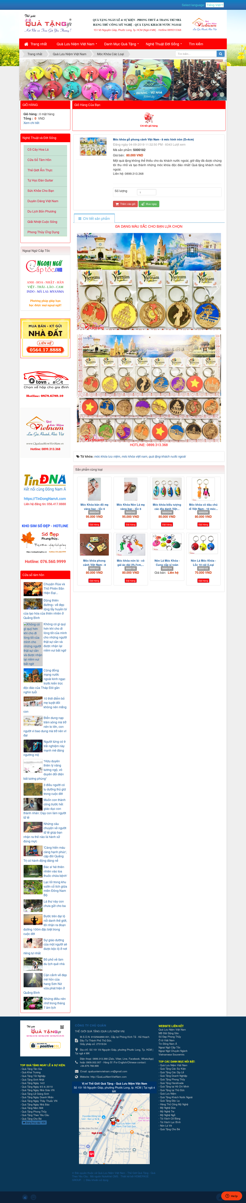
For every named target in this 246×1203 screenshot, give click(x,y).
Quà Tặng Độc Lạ (170, 1100)
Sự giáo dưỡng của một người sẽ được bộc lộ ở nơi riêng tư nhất (45, 946)
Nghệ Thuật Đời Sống (162, 43)
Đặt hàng (94, 524)
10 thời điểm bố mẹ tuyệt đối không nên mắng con (44, 705)
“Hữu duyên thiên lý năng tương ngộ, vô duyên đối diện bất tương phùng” (43, 770)
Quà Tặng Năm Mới (32, 1108)
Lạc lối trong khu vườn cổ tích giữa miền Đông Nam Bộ (55, 888)
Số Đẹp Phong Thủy (170, 1036)
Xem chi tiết (31, 123)
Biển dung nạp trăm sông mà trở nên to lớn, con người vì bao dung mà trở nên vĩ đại (44, 726)
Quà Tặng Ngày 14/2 (33, 1083)
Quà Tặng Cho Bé (32, 1118)
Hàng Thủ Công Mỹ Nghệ (174, 1104)
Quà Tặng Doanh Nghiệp (173, 1075)
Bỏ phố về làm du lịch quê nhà (54, 961)
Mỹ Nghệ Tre (167, 1111)
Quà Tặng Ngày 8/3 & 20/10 (37, 1086)
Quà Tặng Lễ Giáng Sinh (35, 1094)
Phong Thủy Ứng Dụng (43, 232)
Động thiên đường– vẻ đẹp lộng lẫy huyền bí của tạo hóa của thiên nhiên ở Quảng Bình (45, 609)
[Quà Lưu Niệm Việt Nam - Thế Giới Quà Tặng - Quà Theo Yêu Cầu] (48, 23)
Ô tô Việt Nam (167, 1040)
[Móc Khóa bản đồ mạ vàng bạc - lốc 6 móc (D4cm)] (94, 489)
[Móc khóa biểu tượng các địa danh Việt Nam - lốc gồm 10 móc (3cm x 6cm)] (167, 489)
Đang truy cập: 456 (35, 1122)
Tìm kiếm (196, 43)
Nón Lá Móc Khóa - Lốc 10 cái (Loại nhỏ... (203, 565)
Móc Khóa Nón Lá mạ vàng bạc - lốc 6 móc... (131, 509)
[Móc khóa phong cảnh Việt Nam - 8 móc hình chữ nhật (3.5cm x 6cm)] (94, 545)
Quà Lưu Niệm (168, 1093)
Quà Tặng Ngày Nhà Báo (35, 1104)
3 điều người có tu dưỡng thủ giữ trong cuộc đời (55, 789)
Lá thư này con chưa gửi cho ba (55, 903)
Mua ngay (151, 204)
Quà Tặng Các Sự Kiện (173, 1068)
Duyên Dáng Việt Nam (42, 201)
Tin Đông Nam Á (168, 1043)
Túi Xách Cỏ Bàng (170, 1118)
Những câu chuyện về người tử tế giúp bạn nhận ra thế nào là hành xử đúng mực (44, 832)
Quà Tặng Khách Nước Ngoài (176, 1097)
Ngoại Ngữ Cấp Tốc (169, 1047)
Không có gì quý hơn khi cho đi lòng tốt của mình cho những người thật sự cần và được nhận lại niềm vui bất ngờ (55, 637)
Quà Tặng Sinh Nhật (33, 1079)
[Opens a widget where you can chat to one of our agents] (231, 1196)
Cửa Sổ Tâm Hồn (39, 160)
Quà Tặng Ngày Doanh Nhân (37, 1097)
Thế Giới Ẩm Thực (39, 170)
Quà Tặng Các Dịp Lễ (172, 1072)
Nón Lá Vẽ (166, 1125)
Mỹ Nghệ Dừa (167, 1107)
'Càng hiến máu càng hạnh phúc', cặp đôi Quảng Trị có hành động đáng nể (45, 854)
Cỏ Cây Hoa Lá (38, 149)
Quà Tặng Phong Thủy (34, 1111)
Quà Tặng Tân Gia (32, 1069)
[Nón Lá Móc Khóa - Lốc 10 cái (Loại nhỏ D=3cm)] (203, 544)
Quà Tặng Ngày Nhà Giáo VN (38, 1090)
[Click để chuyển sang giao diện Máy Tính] (33, 1197)
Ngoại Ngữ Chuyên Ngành (173, 1051)
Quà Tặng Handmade (172, 1083)
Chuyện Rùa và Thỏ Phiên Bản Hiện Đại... (54, 588)
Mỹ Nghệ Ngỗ (167, 1115)
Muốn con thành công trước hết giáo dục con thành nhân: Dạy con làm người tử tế (44, 808)
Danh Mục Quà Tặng (120, 43)
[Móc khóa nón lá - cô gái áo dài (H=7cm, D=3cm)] (131, 545)
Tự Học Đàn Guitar (40, 180)
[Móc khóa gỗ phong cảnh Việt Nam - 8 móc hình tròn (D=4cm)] (94, 146)
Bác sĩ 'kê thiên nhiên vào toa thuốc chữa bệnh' (55, 871)
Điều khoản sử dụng (97, 1180)
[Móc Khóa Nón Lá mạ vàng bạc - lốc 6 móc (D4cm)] (131, 489)
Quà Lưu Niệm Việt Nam (75, 43)
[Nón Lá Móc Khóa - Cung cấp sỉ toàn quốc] (167, 542)
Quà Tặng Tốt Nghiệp (33, 1076)
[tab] (94, 218)
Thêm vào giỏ (127, 204)
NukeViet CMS (110, 1176)
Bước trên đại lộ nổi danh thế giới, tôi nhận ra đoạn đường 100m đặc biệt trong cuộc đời (45, 925)
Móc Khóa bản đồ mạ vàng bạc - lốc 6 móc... (94, 509)
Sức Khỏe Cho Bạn (40, 190)
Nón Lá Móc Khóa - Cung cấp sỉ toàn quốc (167, 565)
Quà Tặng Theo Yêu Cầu (35, 1115)
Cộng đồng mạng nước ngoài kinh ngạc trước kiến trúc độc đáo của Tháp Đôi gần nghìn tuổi (44, 681)
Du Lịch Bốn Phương (41, 211)
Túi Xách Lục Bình (170, 1122)
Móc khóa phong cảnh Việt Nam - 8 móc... (94, 565)
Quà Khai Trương (31, 1072)
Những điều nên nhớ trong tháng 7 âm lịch (55, 1003)
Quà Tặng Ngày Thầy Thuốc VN (39, 1101)
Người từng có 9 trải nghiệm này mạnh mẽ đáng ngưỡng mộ (44, 748)
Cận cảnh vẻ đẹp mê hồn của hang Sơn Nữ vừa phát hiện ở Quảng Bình (45, 984)
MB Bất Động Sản (169, 1033)
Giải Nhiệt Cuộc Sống (42, 221)
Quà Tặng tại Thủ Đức (172, 1090)
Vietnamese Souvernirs (171, 1054)
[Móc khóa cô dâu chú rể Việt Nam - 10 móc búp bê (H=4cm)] (203, 489)
